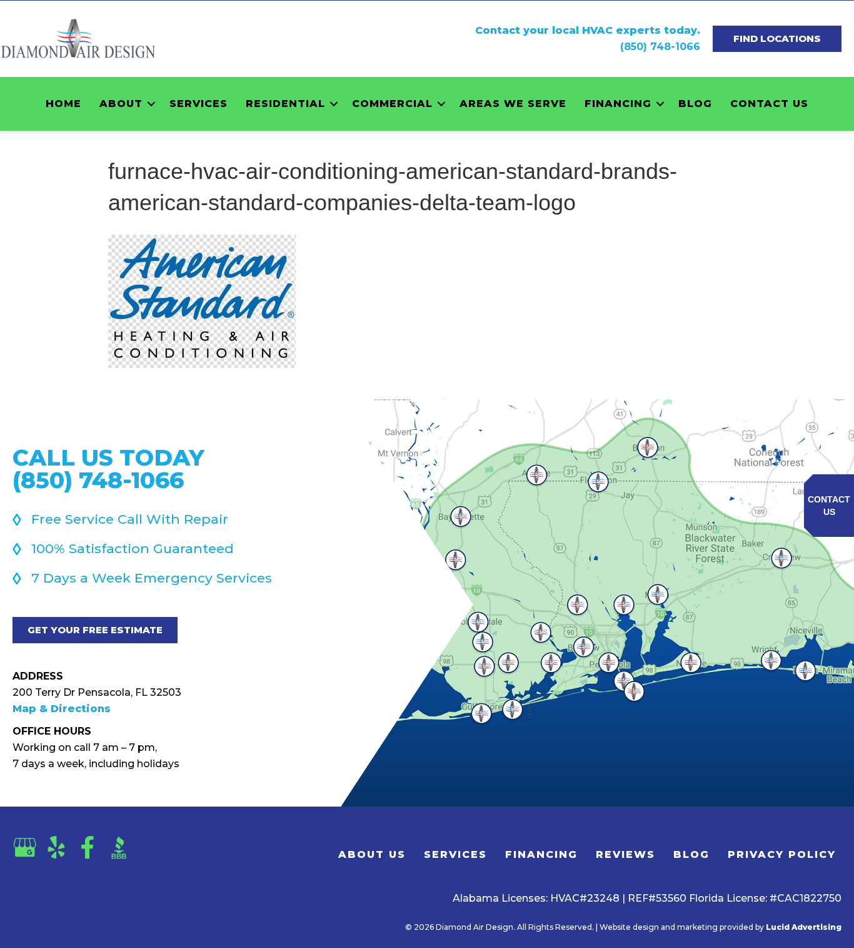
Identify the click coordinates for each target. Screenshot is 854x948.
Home (63, 104)
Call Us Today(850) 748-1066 (108, 469)
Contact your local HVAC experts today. (587, 30)
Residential (285, 104)
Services (198, 104)
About (121, 104)
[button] (151, 103)
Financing (618, 104)
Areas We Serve (513, 104)
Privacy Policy (782, 854)
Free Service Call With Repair (129, 519)
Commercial (392, 104)
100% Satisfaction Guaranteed (132, 548)
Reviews (625, 854)
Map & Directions (62, 709)
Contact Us (769, 104)
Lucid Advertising (803, 927)
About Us (372, 854)
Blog (695, 104)
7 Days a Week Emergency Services (151, 578)
